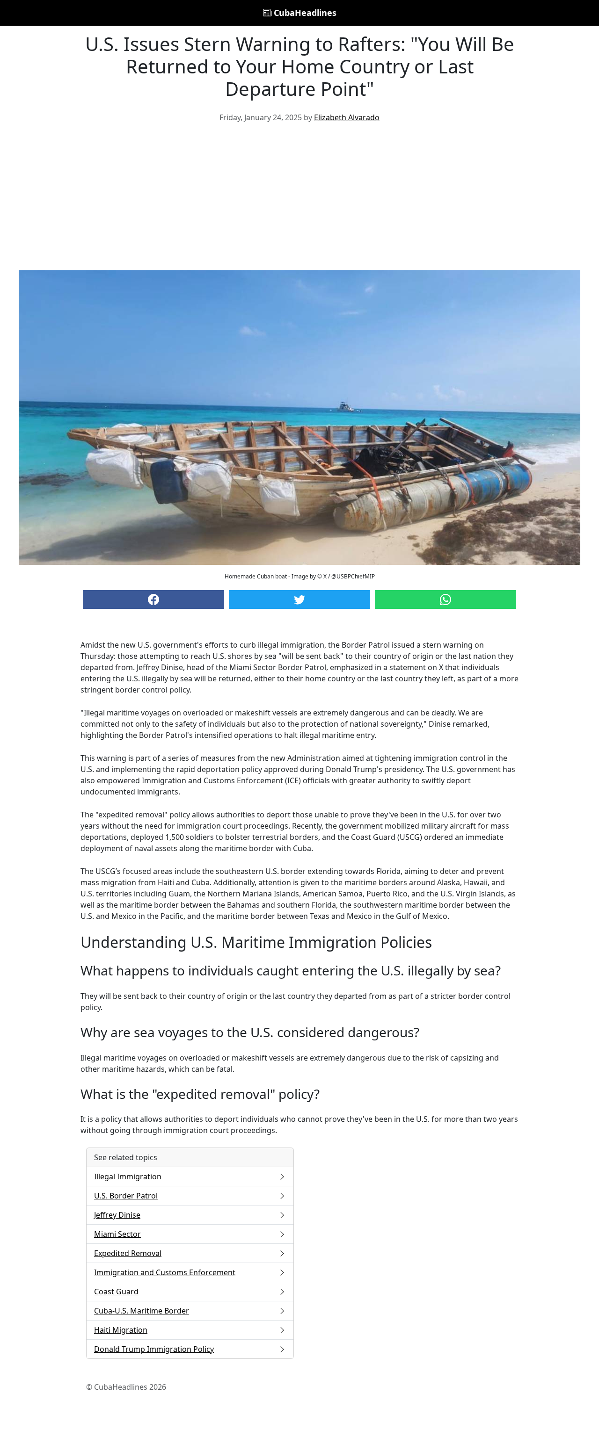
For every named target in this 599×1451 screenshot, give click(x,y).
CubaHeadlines (303, 12)
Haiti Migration (120, 1330)
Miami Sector (117, 1234)
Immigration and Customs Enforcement (164, 1272)
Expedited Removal (127, 1253)
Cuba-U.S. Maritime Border (141, 1311)
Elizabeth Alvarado (347, 117)
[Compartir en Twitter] (299, 599)
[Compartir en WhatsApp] (445, 599)
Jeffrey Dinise (117, 1215)
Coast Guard (116, 1291)
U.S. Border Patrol (126, 1196)
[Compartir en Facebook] (153, 599)
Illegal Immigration (127, 1176)
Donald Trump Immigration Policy (154, 1349)
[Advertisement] (299, 200)
